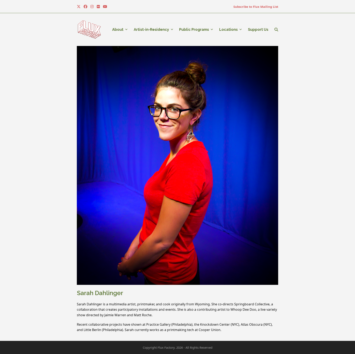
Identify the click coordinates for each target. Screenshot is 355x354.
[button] (276, 29)
